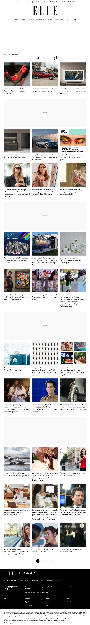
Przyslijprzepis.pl (50, 605)
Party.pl (6, 598)
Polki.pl (47, 598)
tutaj (16, 623)
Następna (48, 561)
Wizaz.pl (69, 602)
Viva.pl (68, 598)
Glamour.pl (6, 602)
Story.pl (68, 605)
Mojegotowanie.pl (29, 602)
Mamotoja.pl (28, 598)
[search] (75, 20)
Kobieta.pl (48, 602)
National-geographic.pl (30, 605)
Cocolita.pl (6, 605)
